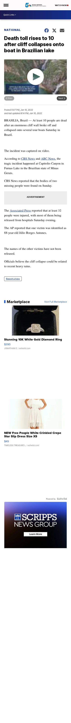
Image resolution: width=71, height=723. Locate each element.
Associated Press (20, 210)
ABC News (48, 158)
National (12, 30)
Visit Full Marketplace (55, 302)
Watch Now (61, 5)
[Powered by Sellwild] (62, 499)
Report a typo (13, 278)
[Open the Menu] (6, 5)
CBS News (28, 158)
